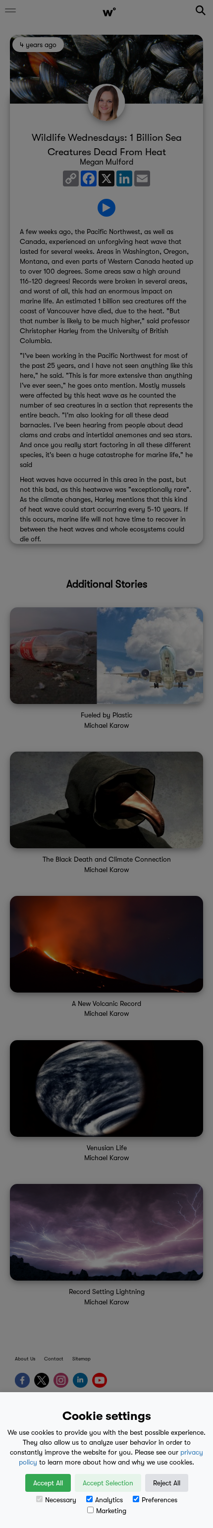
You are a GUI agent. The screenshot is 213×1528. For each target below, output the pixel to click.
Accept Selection (108, 1483)
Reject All (166, 1483)
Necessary (60, 1500)
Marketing (111, 1511)
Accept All (48, 1483)
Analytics (109, 1500)
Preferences (159, 1500)
